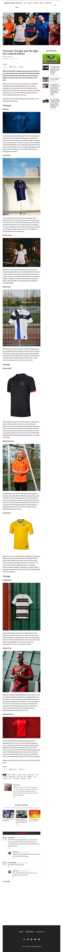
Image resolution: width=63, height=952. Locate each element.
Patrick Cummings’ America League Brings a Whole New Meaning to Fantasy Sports (51, 61)
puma (10, 778)
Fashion (30, 3)
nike (35, 776)
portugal (5, 778)
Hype (25, 3)
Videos (18, 817)
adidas (16, 272)
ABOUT (21, 932)
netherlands (29, 776)
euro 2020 (19, 774)
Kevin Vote (6, 58)
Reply (9, 847)
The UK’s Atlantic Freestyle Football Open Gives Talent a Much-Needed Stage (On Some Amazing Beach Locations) (55, 103)
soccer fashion (16, 778)
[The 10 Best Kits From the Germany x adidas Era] (34, 814)
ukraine (29, 778)
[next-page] (6, 827)
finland (24, 774)
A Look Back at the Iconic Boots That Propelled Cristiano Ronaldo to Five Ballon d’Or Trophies (55, 70)
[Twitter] (14, 798)
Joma (22, 556)
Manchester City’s (8, 507)
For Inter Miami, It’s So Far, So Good (55, 78)
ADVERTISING (30, 932)
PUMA (30, 140)
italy (18, 776)
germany (5, 776)
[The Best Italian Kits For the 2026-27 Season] (8, 814)
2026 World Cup (19, 3)
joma (21, 776)
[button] (55, 5)
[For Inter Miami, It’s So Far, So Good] (46, 79)
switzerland (23, 778)
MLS (35, 433)
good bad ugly (12, 776)
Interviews (35, 3)
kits (25, 776)
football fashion (31, 774)
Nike (11, 351)
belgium (13, 774)
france (37, 774)
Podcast (42, 3)
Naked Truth (48, 3)
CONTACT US (40, 932)
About (17, 7)
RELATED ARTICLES (21, 805)
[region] (31, 29)
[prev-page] (4, 827)
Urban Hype (9, 56)
